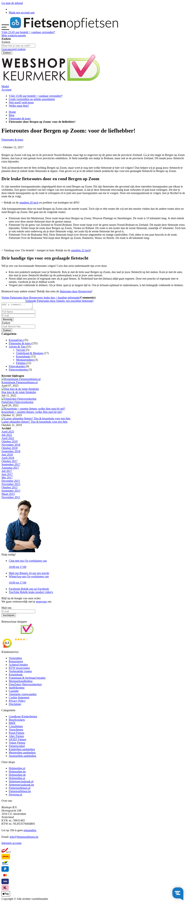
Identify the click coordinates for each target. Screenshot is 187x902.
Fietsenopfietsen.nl (19, 787)
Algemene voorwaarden (23, 694)
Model (5, 86)
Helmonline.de (17, 774)
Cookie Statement (19, 697)
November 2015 (10, 484)
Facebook (29, 588)
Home (12, 111)
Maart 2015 (8, 493)
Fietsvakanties (17, 366)
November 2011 (10, 497)
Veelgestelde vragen (20, 671)
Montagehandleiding (21, 681)
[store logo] (64, 28)
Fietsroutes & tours (19, 118)
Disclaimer (15, 704)
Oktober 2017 (9, 461)
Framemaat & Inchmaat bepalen (27, 677)
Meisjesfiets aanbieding (22, 752)
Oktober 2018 (9, 448)
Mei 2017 (7, 477)
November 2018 (10, 444)
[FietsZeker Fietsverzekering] (18, 398)
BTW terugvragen (19, 667)
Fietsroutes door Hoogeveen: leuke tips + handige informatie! (40, 297)
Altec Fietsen (16, 736)
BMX (12, 723)
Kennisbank (23, 356)
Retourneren (16, 661)
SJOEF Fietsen (17, 739)
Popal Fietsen (16, 732)
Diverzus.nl (15, 794)
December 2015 (10, 480)
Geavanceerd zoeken (13, 49)
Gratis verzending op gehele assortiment (32, 99)
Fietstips (21, 363)
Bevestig (7, 319)
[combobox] (18, 326)
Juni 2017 (7, 474)
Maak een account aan (22, 12)
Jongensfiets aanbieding (22, 755)
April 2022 (7, 438)
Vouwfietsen (16, 729)
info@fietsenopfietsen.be (24, 836)
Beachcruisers (17, 719)
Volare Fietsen (17, 742)
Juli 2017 (6, 471)
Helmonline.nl (17, 768)
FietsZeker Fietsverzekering (17, 402)
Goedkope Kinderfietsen (23, 716)
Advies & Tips (17, 346)
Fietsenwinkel (17, 746)
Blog (11, 115)
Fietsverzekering (18, 369)
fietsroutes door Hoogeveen (75, 291)
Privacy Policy (17, 700)
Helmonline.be (17, 771)
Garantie (14, 690)
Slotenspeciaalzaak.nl (21, 781)
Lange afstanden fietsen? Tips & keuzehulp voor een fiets (34, 421)
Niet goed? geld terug (21, 102)
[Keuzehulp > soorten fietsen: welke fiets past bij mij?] (33, 408)
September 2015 (10, 490)
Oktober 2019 (9, 441)
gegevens (41, 601)
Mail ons (29, 573)
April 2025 (7, 431)
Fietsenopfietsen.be (20, 791)
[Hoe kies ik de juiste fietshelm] (20, 388)
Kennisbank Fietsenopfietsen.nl (19, 382)
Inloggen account (11, 843)
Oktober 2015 (9, 487)
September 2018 (10, 451)
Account (6, 89)
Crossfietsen (16, 726)
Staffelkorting (16, 687)
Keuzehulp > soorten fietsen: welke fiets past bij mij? (31, 411)
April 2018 (7, 457)
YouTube (31, 592)
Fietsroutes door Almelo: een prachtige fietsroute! (59, 300)
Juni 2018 (7, 454)
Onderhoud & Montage (30, 353)
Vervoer (21, 349)
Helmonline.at (17, 778)
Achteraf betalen (18, 664)
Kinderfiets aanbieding (22, 749)
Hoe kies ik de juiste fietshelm (18, 392)
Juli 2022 (6, 434)
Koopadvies (16, 340)
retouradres (30, 830)
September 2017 (10, 464)
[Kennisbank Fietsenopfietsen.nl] (21, 379)
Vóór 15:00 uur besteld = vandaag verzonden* (35, 95)
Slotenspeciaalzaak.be (21, 784)
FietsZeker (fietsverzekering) (25, 684)
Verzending (15, 658)
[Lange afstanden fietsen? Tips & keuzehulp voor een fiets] (35, 418)
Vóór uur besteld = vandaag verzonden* (28, 32)
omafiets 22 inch (80, 250)
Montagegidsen (25, 359)
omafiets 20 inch (28, 202)
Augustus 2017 (10, 467)
